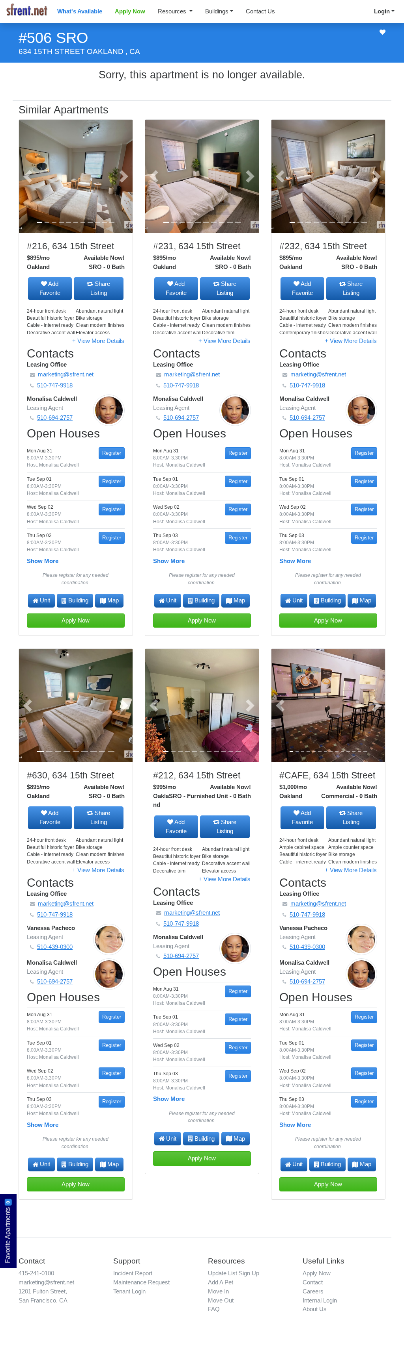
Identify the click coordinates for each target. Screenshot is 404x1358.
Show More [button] (42, 561)
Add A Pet (220, 1282)
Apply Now (130, 11)
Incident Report (132, 1273)
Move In (218, 1291)
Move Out (221, 1300)
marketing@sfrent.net (46, 1282)
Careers (313, 1291)
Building (78, 600)
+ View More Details (98, 340)
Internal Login (320, 1300)
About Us (315, 1309)
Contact (313, 1282)
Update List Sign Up (233, 1273)
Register (111, 453)
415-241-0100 (36, 1273)
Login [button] (382, 11)
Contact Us (260, 11)
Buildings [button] (216, 11)
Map (113, 600)
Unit (45, 600)
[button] (27, 176)
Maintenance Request (141, 1282)
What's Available (79, 11)
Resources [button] (173, 11)
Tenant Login (129, 1291)
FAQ (214, 1309)
